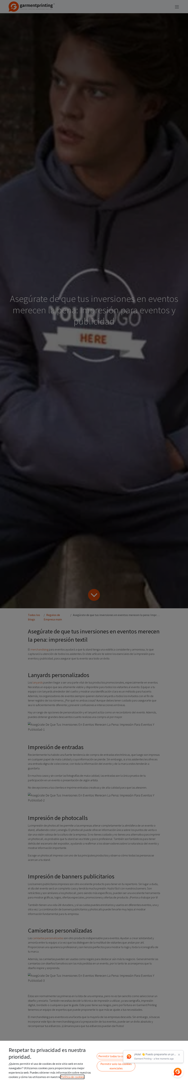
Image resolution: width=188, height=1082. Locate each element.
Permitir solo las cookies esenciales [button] (116, 1066)
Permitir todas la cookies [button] (114, 1056)
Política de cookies (72, 1077)
